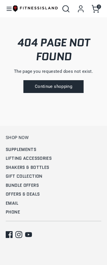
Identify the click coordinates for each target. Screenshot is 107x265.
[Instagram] (18, 234)
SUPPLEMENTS (21, 149)
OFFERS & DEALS (23, 194)
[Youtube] (28, 234)
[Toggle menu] (6, 9)
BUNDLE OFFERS (22, 185)
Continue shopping (53, 86)
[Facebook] (9, 234)
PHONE (13, 212)
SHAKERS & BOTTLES (27, 167)
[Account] (80, 6)
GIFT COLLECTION (24, 176)
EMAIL (12, 203)
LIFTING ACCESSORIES (29, 158)
